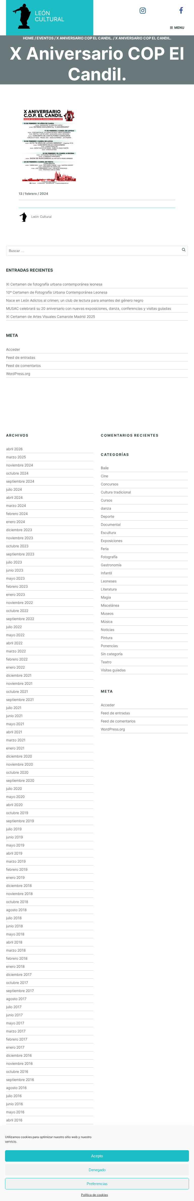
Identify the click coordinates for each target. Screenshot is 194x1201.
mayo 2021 (15, 724)
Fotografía (109, 557)
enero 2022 (15, 667)
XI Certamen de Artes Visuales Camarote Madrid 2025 (50, 316)
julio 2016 (14, 1096)
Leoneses (108, 581)
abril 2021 (14, 732)
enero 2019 (15, 877)
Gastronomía (111, 565)
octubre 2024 (17, 473)
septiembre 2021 (20, 699)
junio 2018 (14, 926)
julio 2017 (13, 1007)
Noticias (107, 629)
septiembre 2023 (20, 554)
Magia (106, 597)
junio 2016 (14, 1104)
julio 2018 (14, 918)
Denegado (97, 1170)
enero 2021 (15, 748)
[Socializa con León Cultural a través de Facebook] (178, 7)
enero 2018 (15, 966)
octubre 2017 (17, 982)
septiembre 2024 (20, 481)
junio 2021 (14, 716)
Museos (107, 613)
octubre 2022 (17, 610)
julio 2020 (14, 788)
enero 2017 (15, 1047)
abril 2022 (14, 643)
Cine (104, 476)
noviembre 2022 (19, 602)
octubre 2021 (17, 691)
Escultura (108, 532)
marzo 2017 (16, 1031)
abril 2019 (14, 853)
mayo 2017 (15, 1023)
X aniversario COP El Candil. (84, 38)
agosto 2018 (16, 910)
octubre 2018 (17, 902)
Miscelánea (110, 605)
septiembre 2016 (20, 1079)
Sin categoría (112, 654)
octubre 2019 (17, 813)
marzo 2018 (16, 950)
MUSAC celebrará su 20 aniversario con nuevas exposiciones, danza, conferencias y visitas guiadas (88, 308)
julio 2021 (13, 707)
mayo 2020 (15, 796)
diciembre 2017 (19, 974)
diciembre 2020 (19, 756)
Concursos (109, 484)
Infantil (106, 573)
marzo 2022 (16, 651)
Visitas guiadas (113, 670)
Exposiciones (111, 540)
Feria (105, 549)
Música (106, 621)
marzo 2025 (16, 457)
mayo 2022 (15, 635)
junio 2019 (14, 837)
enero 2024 (15, 522)
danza (106, 508)
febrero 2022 (17, 659)
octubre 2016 (17, 1071)
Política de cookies (94, 1195)
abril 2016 (14, 1120)
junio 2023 (14, 570)
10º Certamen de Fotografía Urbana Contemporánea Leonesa (56, 292)
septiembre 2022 (20, 619)
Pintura (106, 637)
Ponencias (109, 646)
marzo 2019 (16, 861)
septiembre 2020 (20, 780)
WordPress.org (18, 373)
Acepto (97, 1156)
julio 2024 (14, 489)
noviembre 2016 (19, 1063)
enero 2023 (15, 594)
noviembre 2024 (19, 465)
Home (28, 38)
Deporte (107, 516)
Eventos (45, 38)
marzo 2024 (16, 505)
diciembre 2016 (19, 1055)
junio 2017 (14, 1015)
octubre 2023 (17, 546)
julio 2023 (14, 562)
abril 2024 (14, 497)
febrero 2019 (17, 869)
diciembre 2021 (19, 675)
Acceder (13, 349)
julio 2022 (14, 627)
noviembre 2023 (19, 538)
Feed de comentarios (23, 365)
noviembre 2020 (19, 764)
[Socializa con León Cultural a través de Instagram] (139, 7)
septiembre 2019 (20, 821)
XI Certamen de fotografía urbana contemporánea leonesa (54, 284)
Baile (105, 468)
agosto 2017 (16, 999)
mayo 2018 (15, 934)
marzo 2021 (16, 740)
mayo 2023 (15, 578)
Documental (110, 524)
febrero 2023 (17, 586)
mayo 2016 (15, 1112)
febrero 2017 (16, 1039)
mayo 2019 (15, 845)
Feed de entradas (20, 357)
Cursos (106, 500)
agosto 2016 (16, 1088)
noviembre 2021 (19, 683)
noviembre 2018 (19, 893)
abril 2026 (14, 449)
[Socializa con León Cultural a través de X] (158, 7)
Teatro (106, 662)
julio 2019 (14, 829)
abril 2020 (14, 805)
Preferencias (97, 1184)
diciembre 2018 (19, 885)
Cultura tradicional (116, 492)
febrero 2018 (17, 958)
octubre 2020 (17, 772)
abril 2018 (14, 942)
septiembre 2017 (20, 990)
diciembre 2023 (19, 530)
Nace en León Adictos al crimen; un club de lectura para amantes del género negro (74, 300)
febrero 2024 (17, 513)
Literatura (109, 589)
